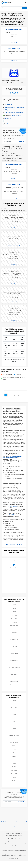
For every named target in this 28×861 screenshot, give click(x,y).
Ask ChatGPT (8, 118)
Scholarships (18, 843)
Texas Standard (14, 770)
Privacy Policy (13, 841)
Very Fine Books (14, 629)
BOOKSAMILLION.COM (14, 667)
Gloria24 (14, 739)
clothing (15, 457)
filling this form (12, 515)
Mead (14, 611)
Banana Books (14, 671)
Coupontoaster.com (8, 850)
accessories (5, 459)
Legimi (14, 728)
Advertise (13, 843)
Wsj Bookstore (14, 664)
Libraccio (14, 725)
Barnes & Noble (14, 646)
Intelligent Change (14, 625)
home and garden (14, 456)
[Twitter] (12, 838)
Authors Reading (14, 636)
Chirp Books (14, 674)
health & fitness (9, 457)
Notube (24, 850)
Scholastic (14, 622)
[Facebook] (8, 838)
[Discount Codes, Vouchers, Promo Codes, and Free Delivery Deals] (6, 2)
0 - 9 (15, 826)
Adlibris (14, 749)
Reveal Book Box (14, 657)
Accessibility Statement (6, 843)
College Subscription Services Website (14, 112)
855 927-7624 (8, 104)
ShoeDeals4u (14, 774)
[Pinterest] (16, 838)
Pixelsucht (14, 756)
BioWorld (14, 767)
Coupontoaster (5, 80)
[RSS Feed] (19, 838)
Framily (14, 763)
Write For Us (14, 845)
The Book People (14, 681)
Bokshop (14, 746)
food (11, 459)
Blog (21, 833)
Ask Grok (7, 124)
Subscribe (20, 801)
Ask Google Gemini (16, 115)
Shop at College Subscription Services (14, 544)
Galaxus (14, 760)
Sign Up (21, 141)
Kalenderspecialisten (14, 735)
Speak (14, 777)
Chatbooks (14, 615)
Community (24, 843)
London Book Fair (14, 650)
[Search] (24, 8)
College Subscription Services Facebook (14, 107)
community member (12, 506)
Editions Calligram (14, 742)
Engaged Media (14, 678)
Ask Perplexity (8, 121)
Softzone (14, 753)
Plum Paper (14, 632)
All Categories (17, 833)
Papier (14, 608)
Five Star (14, 604)
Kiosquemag (14, 732)
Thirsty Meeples (14, 685)
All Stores (11, 833)
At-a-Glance (14, 618)
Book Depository (14, 639)
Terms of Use (7, 841)
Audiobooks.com (14, 660)
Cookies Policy (20, 841)
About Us (7, 833)
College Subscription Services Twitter (13, 110)
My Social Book (14, 653)
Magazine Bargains (14, 643)
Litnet (14, 721)
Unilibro (14, 780)
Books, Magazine (15, 80)
